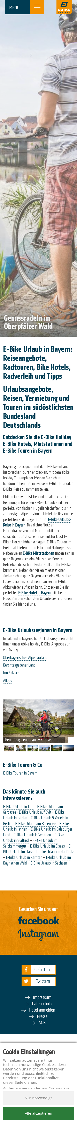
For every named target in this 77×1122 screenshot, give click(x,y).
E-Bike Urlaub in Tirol (18, 806)
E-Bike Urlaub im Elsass (47, 846)
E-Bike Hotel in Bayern (34, 593)
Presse (42, 1016)
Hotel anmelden (42, 1010)
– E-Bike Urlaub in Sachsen (47, 863)
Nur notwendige (39, 1097)
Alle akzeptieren (38, 1113)
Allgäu (7, 680)
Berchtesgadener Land (19, 665)
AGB (42, 1023)
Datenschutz (42, 1004)
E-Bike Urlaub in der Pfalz (55, 852)
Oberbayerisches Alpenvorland (25, 657)
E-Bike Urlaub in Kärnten (24, 857)
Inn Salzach (11, 673)
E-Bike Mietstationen (38, 553)
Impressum (42, 997)
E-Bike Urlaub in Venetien (32, 835)
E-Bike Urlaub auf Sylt (35, 812)
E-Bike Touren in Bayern (20, 773)
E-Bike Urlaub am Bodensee (35, 823)
